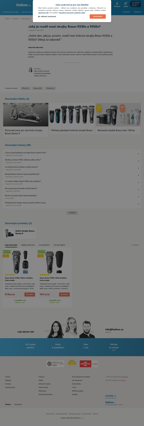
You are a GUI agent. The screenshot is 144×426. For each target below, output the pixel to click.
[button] (47, 16)
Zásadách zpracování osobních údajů (72, 13)
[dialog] (72, 11)
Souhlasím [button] (97, 16)
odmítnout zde (43, 13)
